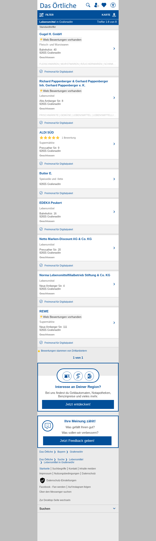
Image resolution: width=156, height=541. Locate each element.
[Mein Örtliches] (97, 5)
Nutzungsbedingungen (66, 473)
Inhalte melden (87, 468)
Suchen (44, 508)
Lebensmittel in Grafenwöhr (59, 462)
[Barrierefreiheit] (113, 5)
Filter (50, 14)
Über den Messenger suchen (55, 491)
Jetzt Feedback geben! (77, 441)
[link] (114, 15)
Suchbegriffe (59, 468)
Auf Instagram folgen (79, 487)
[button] (57, 480)
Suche (61, 459)
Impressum (45, 473)
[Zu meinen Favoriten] (104, 5)
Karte (106, 14)
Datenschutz (89, 473)
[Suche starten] (88, 5)
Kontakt (73, 468)
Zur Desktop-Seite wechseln (54, 500)
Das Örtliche (46, 451)
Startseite (44, 468)
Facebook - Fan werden (52, 487)
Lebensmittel (76, 459)
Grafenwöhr (76, 451)
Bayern (61, 451)
